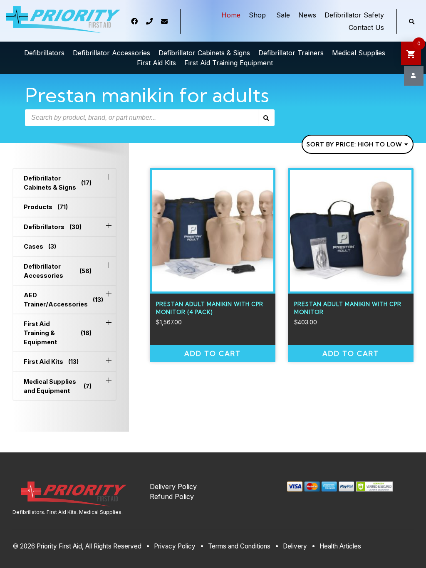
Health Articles (340, 546)
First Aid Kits (51, 361)
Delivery (295, 546)
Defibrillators (53, 226)
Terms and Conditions (239, 546)
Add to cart (212, 353)
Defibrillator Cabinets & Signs (58, 183)
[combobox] (358, 144)
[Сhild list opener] (108, 177)
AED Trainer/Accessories (58, 299)
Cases (40, 246)
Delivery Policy (173, 486)
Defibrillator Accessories (58, 271)
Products (46, 206)
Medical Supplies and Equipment (58, 386)
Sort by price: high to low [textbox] (354, 144)
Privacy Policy (175, 546)
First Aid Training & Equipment (58, 332)
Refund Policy (172, 496)
